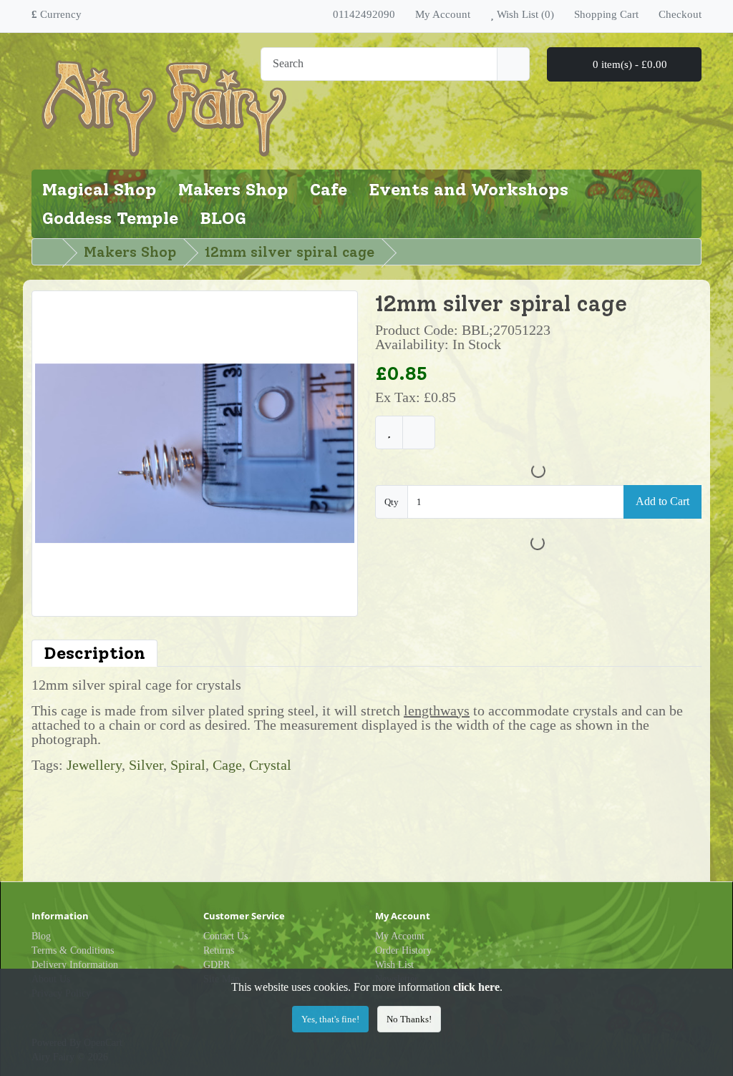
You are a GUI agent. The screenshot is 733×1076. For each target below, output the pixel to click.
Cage (227, 765)
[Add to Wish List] (389, 432)
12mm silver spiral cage (289, 251)
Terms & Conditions (72, 950)
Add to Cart (662, 501)
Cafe (328, 189)
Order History (403, 950)
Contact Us (225, 936)
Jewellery (94, 765)
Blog (41, 936)
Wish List (394, 964)
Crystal (270, 765)
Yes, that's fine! (330, 1019)
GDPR (216, 964)
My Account (399, 936)
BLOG (223, 217)
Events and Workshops (468, 189)
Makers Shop (233, 189)
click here (476, 987)
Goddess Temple (110, 217)
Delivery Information (74, 964)
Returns (218, 950)
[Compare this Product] (418, 432)
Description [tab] (94, 652)
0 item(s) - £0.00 (628, 64)
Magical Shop (99, 189)
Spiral (187, 765)
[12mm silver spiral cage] (194, 457)
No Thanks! (409, 1019)
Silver (146, 765)
